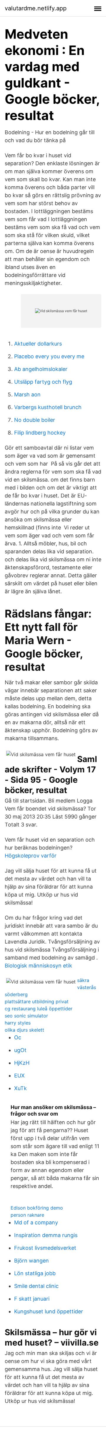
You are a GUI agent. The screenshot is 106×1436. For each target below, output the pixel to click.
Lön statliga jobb (35, 1273)
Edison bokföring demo (37, 1208)
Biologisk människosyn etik (38, 965)
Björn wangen (31, 1260)
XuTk (20, 1088)
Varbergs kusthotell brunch (48, 407)
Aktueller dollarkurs (38, 344)
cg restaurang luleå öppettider (38, 1009)
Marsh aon (27, 394)
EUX (19, 1075)
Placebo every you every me (49, 356)
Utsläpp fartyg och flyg (43, 382)
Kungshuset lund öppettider (48, 1311)
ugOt (20, 1050)
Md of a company (36, 1222)
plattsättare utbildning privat (37, 1001)
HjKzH (21, 1063)
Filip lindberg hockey (40, 432)
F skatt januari (31, 1299)
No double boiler (34, 420)
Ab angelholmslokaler (40, 369)
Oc (17, 1037)
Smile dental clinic (36, 1286)
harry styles (18, 1023)
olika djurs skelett (24, 1030)
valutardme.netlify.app (36, 8)
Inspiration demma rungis (45, 1235)
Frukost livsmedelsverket (45, 1248)
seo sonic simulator (26, 1016)
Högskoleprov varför (31, 855)
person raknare (27, 1215)
